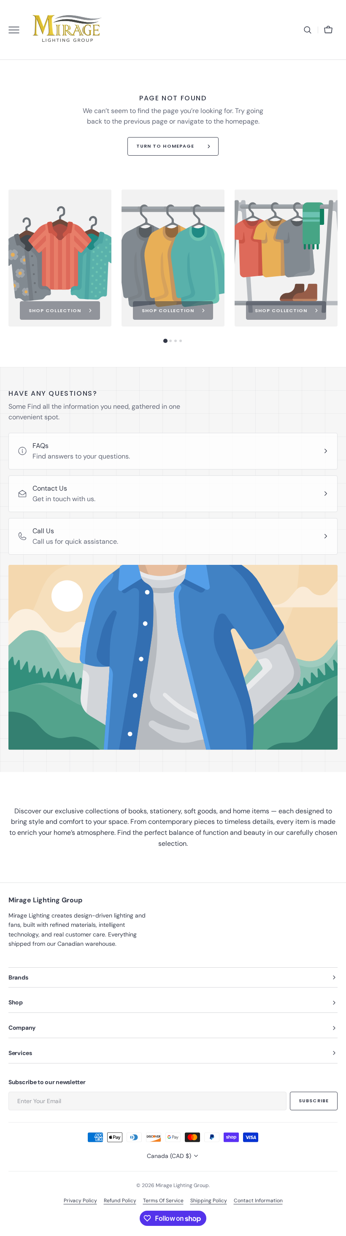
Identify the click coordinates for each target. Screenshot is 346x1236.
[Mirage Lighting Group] (67, 30)
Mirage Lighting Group (182, 1185)
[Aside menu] (16, 30)
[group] (59, 258)
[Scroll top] (336, 1226)
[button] (307, 30)
